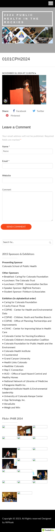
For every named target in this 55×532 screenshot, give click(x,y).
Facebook (21, 111)
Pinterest (15, 116)
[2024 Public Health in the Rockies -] (27, 35)
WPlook (9, 522)
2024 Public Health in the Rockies (21, 19)
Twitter (40, 111)
